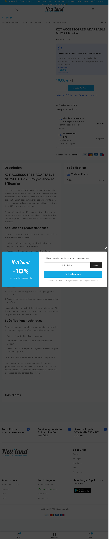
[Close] (105, 248)
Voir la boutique (73, 274)
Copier (96, 265)
